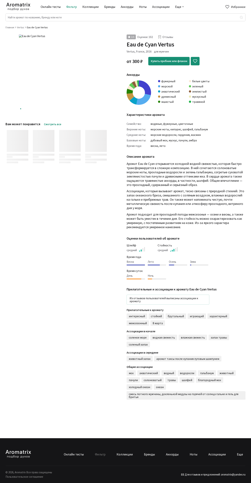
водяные (156, 124)
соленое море (138, 337)
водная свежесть (164, 337)
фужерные (170, 124)
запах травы (219, 337)
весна (154, 146)
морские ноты (159, 129)
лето (162, 146)
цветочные (185, 124)
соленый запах (138, 344)
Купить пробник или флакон (169, 61)
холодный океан (139, 387)
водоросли (187, 373)
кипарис (175, 129)
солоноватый (153, 380)
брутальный (176, 316)
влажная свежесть (193, 337)
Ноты (143, 7)
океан (160, 387)
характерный (218, 316)
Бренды (109, 7)
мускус (173, 140)
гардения (184, 135)
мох (131, 373)
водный (169, 373)
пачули (182, 140)
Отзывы (167, 37)
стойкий (156, 316)
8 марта (158, 323)
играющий (197, 316)
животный (227, 373)
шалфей (187, 129)
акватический (148, 373)
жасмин (196, 135)
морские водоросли (163, 135)
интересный (137, 316)
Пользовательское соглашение (24, 476)
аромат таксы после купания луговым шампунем (187, 359)
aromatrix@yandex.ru (232, 474)
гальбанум (201, 129)
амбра (193, 140)
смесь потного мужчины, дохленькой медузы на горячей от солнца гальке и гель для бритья (184, 395)
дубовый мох (158, 140)
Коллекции (90, 7)
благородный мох (209, 380)
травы (171, 380)
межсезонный (138, 323)
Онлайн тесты (51, 7)
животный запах (139, 359)
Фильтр (71, 7)
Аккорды (127, 7)
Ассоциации (161, 7)
